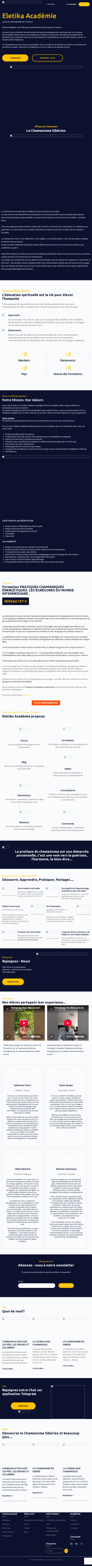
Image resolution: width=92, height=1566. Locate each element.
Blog (24, 762)
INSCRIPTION (66, 1285)
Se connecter (71, 4)
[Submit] (66, 1551)
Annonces (6, 1528)
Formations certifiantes (34, 1520)
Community (68, 823)
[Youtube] (76, 1544)
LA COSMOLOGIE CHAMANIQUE (41, 1343)
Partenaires (7, 1536)
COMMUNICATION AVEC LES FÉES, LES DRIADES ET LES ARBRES (15, 1344)
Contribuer (75, 1524)
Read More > (7, 1496)
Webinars (24, 822)
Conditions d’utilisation (56, 1520)
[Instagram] (81, 1544)
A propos (74, 1528)
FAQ (47, 1524)
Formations (68, 740)
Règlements (51, 1535)
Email (20, 1281)
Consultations (67, 790)
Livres (26, 1524)
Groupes (6, 1524)
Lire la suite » (7, 1368)
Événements (24, 795)
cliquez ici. (27, 695)
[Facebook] (71, 1544)
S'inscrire (84, 4)
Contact (73, 1520)
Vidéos (67, 768)
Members (6, 1520)
